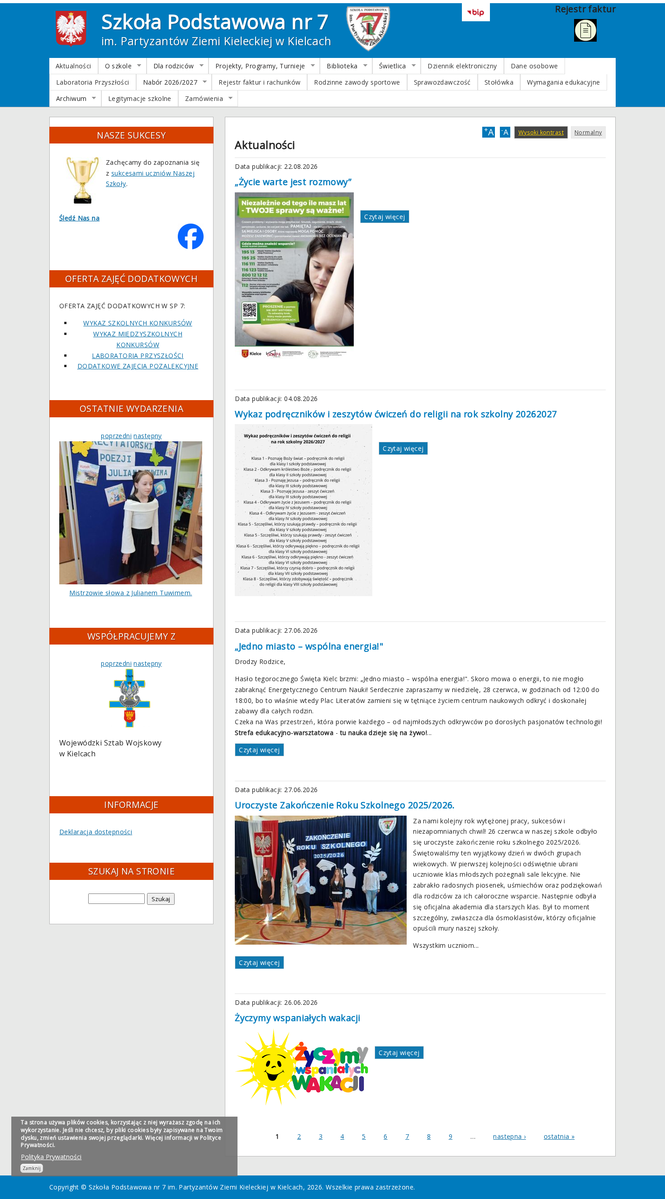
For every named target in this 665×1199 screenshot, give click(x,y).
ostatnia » (559, 1136)
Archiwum (68, 98)
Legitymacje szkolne (139, 98)
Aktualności (73, 66)
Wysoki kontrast (541, 132)
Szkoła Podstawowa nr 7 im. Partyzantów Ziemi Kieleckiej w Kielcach (196, 1187)
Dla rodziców (170, 66)
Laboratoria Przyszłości (92, 82)
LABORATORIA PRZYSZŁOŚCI (138, 355)
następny (147, 435)
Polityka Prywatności (51, 1156)
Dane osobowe (534, 66)
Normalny (588, 132)
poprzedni (116, 435)
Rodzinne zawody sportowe (357, 82)
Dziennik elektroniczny (462, 66)
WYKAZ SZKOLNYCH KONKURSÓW (137, 323)
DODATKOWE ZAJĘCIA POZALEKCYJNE (138, 366)
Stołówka (498, 82)
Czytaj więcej (384, 216)
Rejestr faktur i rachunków (259, 82)
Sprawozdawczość (442, 82)
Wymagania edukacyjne (563, 82)
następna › (509, 1136)
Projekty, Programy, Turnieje (257, 66)
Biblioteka (338, 66)
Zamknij (32, 1168)
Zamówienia (201, 98)
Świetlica (389, 66)
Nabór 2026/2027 (167, 82)
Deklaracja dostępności (95, 831)
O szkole (115, 66)
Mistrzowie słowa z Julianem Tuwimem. (130, 592)
